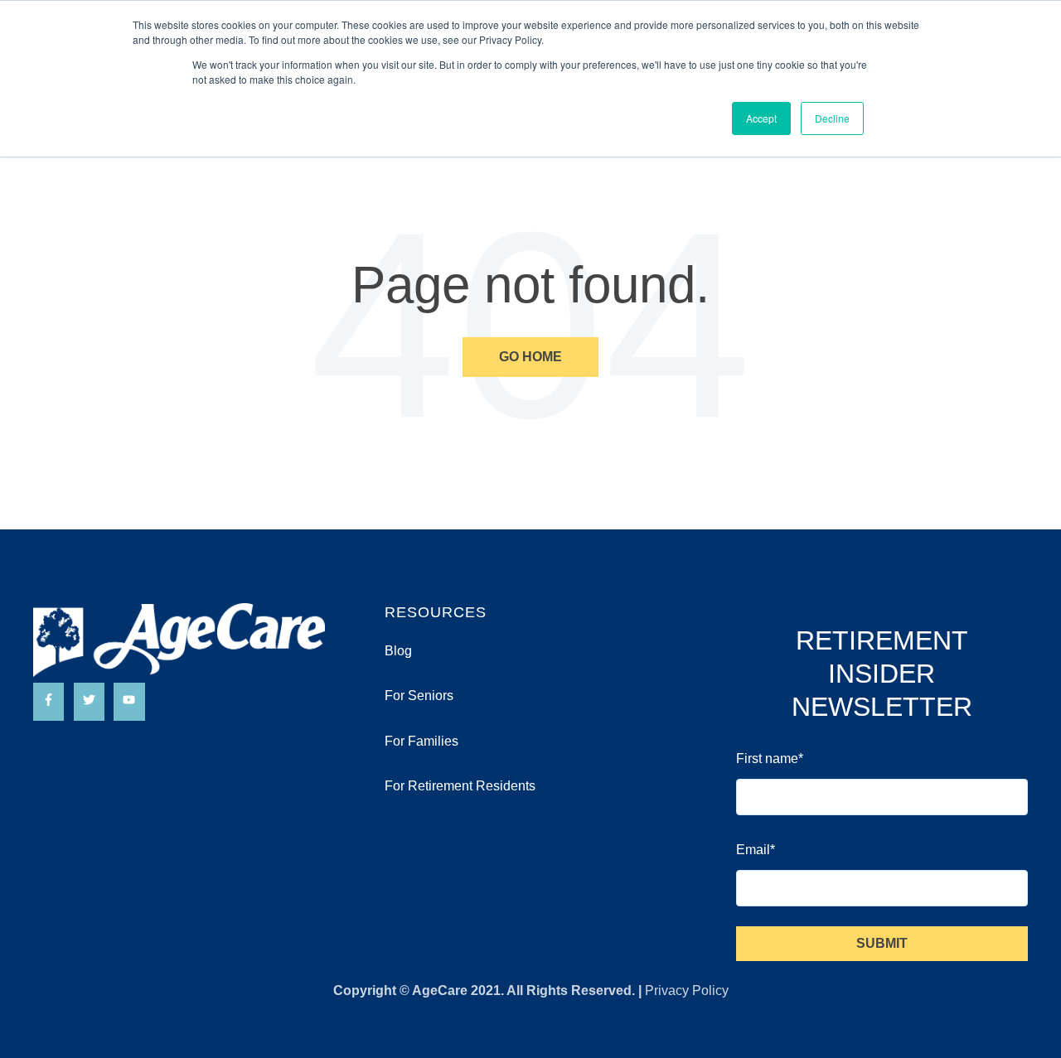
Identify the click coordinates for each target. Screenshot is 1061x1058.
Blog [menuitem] (398, 651)
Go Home (530, 357)
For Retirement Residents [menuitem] (460, 786)
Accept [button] (761, 118)
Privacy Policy (687, 990)
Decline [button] (832, 118)
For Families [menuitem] (421, 741)
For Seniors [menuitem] (419, 695)
